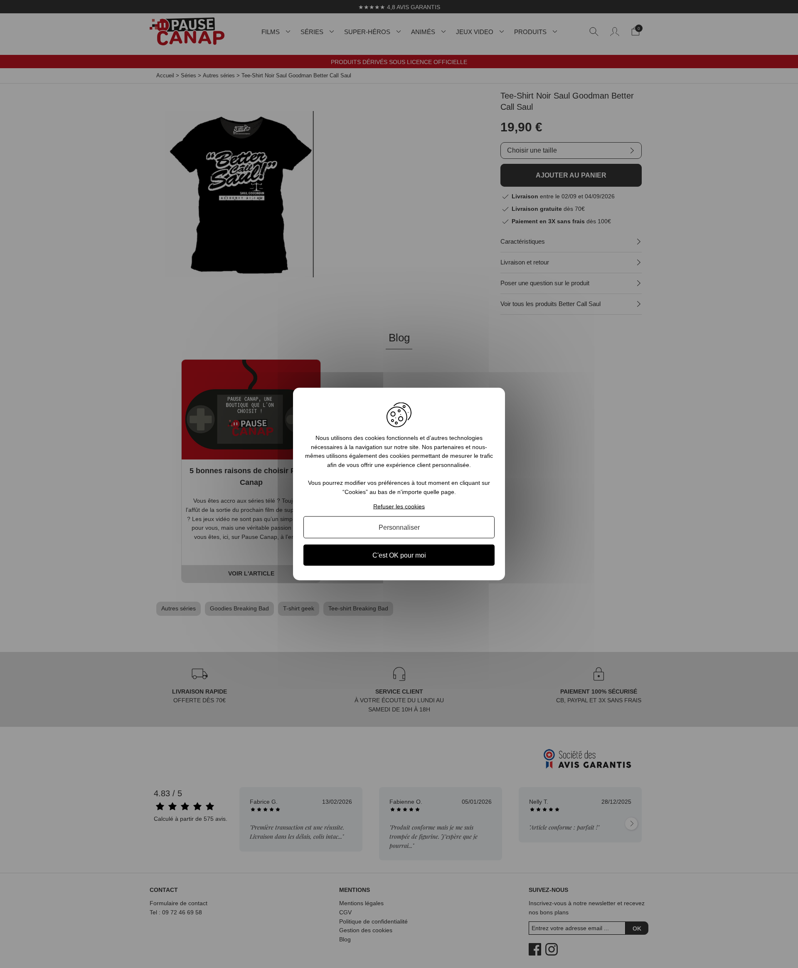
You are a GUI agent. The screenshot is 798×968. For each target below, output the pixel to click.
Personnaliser (399, 527)
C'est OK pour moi (399, 554)
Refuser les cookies (399, 506)
